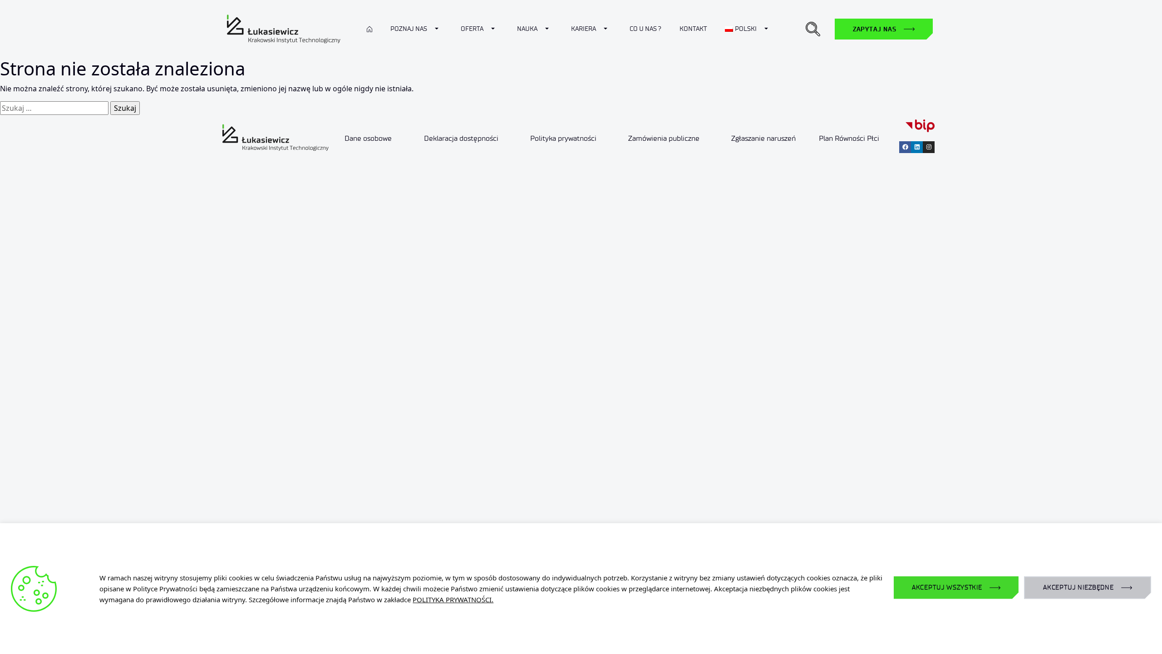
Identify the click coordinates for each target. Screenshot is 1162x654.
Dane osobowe (368, 138)
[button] (813, 29)
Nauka (527, 29)
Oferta (472, 29)
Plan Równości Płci (849, 138)
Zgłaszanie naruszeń (763, 138)
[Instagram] (929, 147)
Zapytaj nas (874, 29)
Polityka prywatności (563, 138)
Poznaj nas (408, 29)
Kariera (583, 29)
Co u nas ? (645, 29)
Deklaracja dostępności (461, 138)
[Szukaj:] (54, 108)
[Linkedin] (917, 147)
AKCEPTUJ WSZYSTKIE (947, 587)
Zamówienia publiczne (663, 138)
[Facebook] (905, 147)
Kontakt (693, 29)
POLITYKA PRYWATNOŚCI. (453, 599)
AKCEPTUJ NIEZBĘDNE (1078, 587)
